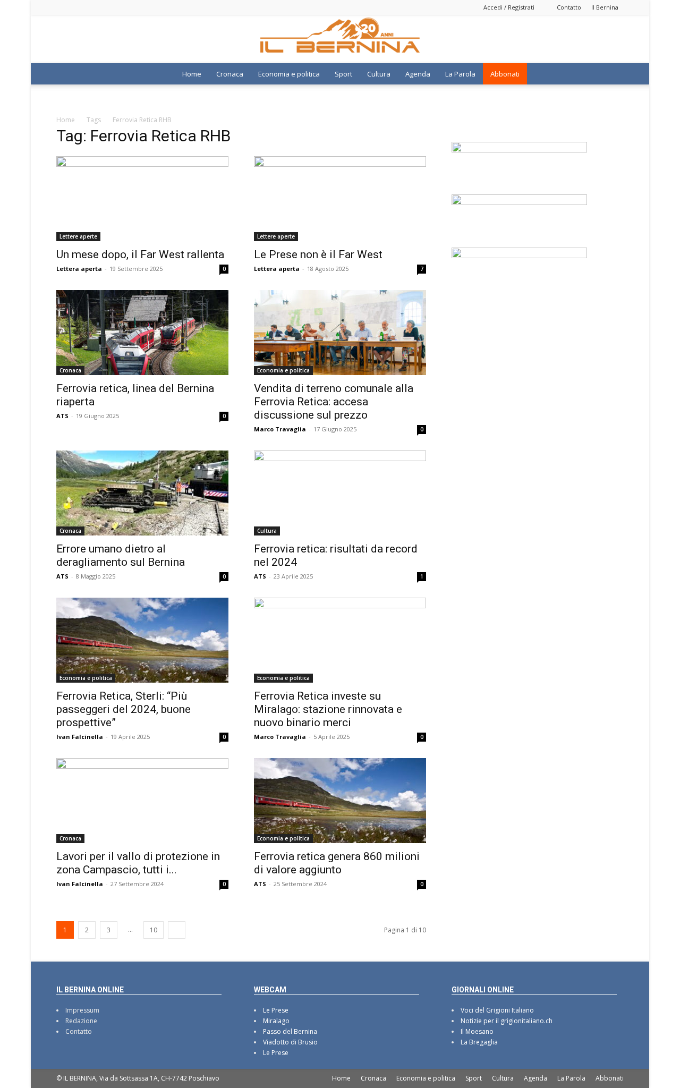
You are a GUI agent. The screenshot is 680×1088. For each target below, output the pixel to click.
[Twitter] (117, 7)
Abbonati (505, 74)
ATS (62, 416)
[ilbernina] (340, 39)
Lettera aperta (79, 269)
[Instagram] (82, 7)
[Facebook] (64, 7)
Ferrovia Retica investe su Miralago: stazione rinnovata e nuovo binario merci (328, 709)
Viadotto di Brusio (290, 1042)
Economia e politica (289, 74)
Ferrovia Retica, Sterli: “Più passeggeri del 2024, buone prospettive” (123, 709)
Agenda (417, 74)
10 (153, 929)
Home (191, 74)
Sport (343, 74)
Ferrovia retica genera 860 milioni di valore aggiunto (337, 863)
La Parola (460, 74)
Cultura (378, 74)
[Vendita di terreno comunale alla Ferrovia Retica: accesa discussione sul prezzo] (340, 332)
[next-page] (176, 930)
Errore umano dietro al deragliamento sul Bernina (120, 555)
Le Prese (275, 1010)
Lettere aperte (78, 236)
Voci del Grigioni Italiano (497, 1010)
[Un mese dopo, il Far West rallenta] (142, 198)
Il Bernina (604, 7)
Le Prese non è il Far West (318, 254)
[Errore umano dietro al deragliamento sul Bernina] (142, 493)
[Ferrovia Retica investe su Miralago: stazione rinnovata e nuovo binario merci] (340, 640)
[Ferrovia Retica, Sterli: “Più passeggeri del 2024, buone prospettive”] (142, 640)
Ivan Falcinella (79, 737)
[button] (611, 75)
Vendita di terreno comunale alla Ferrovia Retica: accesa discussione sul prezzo (333, 401)
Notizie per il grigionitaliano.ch (506, 1020)
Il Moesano (477, 1031)
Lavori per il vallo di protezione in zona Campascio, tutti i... (138, 863)
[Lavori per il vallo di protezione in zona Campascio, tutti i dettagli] (142, 800)
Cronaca (229, 74)
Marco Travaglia (280, 429)
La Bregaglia (479, 1042)
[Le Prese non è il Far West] (340, 198)
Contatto (569, 7)
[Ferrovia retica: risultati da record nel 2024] (340, 493)
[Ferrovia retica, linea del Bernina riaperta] (142, 332)
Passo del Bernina (290, 1031)
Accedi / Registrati (508, 7)
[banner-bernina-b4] (519, 149)
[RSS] (99, 7)
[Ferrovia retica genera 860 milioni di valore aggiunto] (340, 800)
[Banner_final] (519, 202)
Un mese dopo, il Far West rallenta (140, 254)
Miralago (276, 1020)
